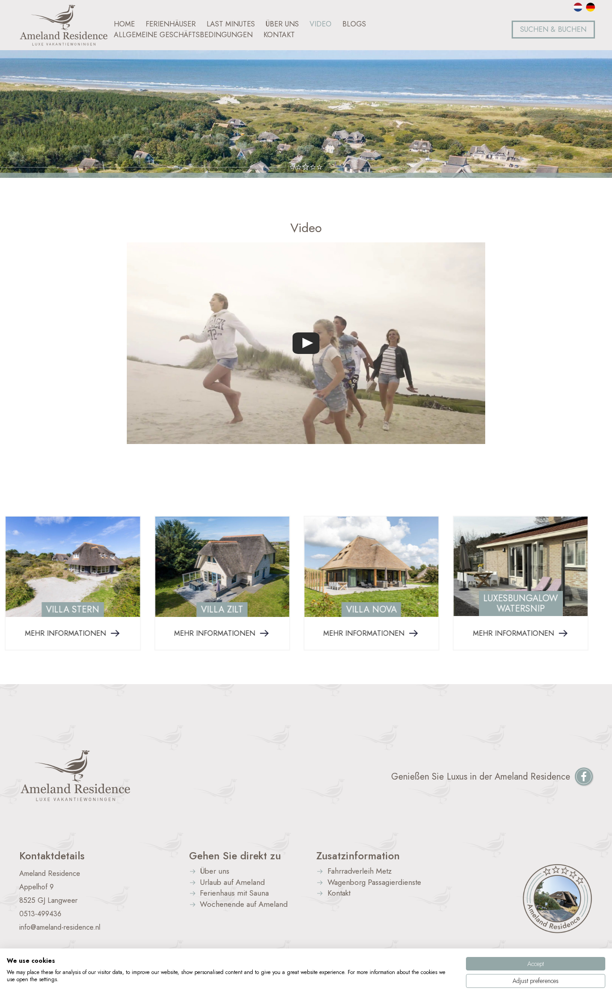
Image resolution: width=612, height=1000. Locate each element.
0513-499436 (40, 914)
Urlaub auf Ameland (232, 883)
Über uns (214, 871)
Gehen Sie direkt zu (235, 855)
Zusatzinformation (358, 855)
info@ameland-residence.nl (59, 927)
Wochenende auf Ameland (244, 904)
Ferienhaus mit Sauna (234, 893)
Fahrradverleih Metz (360, 871)
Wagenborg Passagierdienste (374, 883)
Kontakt (339, 893)
